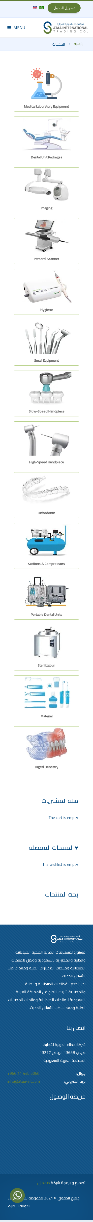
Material (47, 716)
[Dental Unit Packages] (46, 134)
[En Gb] (35, 7)
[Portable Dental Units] (46, 591)
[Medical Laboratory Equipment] (46, 83)
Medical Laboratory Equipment (46, 106)
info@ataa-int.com (23, 1081)
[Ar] (41, 7)
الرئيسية (80, 44)
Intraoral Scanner (46, 259)
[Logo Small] (65, 27)
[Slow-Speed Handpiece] (46, 388)
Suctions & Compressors (46, 563)
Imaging (46, 208)
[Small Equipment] (46, 337)
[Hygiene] (46, 286)
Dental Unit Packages (46, 157)
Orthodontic (46, 513)
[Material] (46, 693)
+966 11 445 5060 (23, 1073)
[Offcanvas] (16, 27)
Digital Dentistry (46, 767)
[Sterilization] (46, 642)
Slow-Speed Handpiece (46, 411)
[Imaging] (46, 184)
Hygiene (46, 309)
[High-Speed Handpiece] (46, 438)
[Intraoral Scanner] (46, 235)
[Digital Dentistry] (46, 743)
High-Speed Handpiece (46, 462)
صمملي (43, 1182)
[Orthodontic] (46, 489)
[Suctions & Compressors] (46, 540)
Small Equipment (46, 360)
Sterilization (46, 665)
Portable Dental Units (46, 614)
